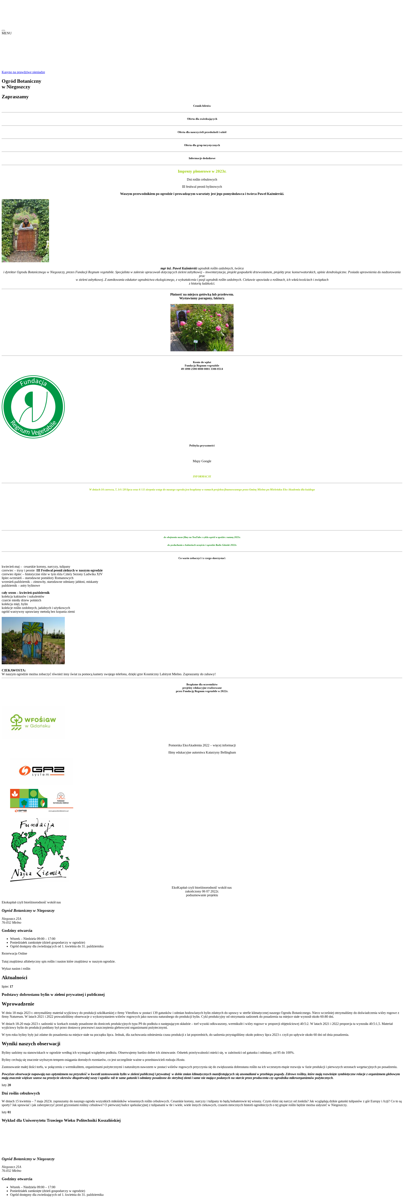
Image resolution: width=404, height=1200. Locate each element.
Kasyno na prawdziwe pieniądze (23, 72)
